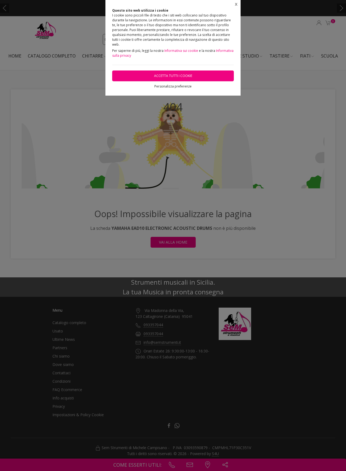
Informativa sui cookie (181, 50)
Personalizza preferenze (173, 86)
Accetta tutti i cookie (173, 75)
